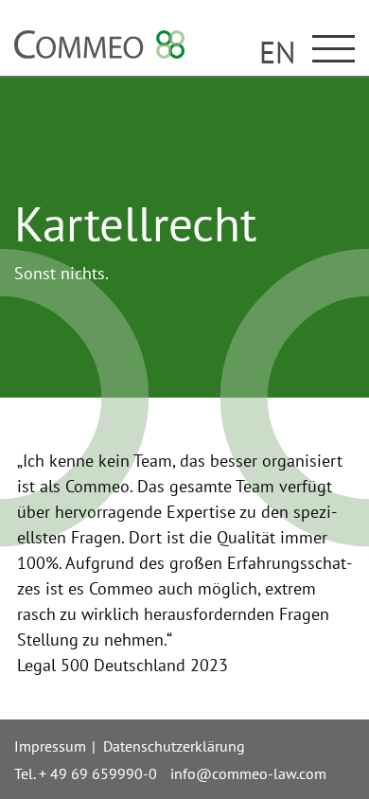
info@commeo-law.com (248, 773)
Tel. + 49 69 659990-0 (85, 773)
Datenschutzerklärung (174, 746)
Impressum (50, 746)
